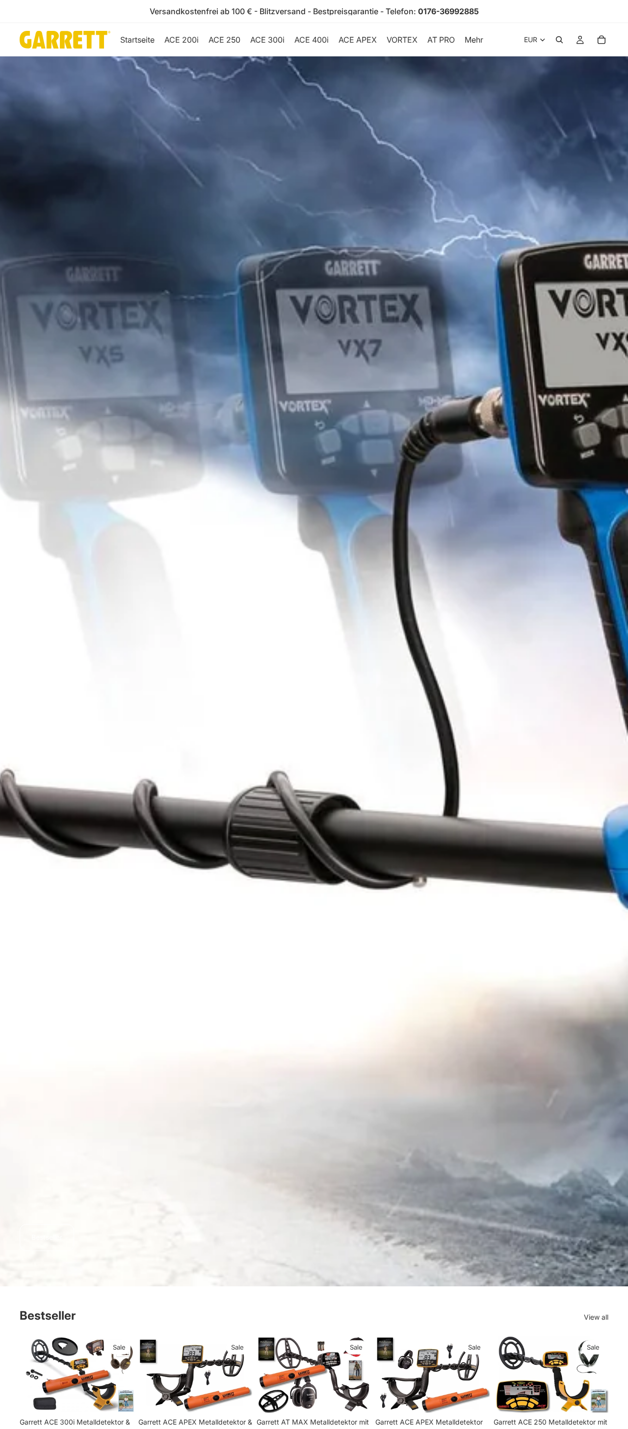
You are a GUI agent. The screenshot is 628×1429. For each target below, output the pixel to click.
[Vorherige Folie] (30, 1374)
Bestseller (46, 1237)
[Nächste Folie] (123, 1374)
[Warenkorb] (601, 39)
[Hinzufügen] (119, 1397)
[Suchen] (559, 39)
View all (596, 1317)
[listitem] (474, 39)
